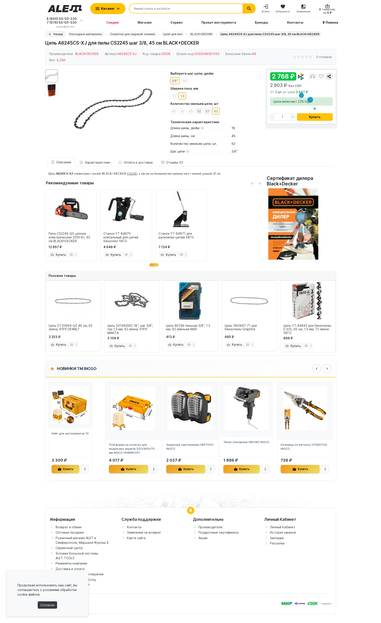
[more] (76, 254)
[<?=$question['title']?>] (294, 224)
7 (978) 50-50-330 (62, 22)
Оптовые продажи (70, 532)
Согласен (47, 605)
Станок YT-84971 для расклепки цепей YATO (176, 235)
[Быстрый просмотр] (71, 254)
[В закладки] (321, 76)
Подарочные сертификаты (218, 532)
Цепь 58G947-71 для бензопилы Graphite (241, 327)
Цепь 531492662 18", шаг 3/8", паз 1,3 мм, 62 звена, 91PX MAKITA (130, 329)
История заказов (283, 532)
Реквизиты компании (71, 563)
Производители (210, 527)
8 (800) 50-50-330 (62, 19)
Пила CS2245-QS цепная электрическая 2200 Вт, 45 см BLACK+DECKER (69, 237)
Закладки (277, 538)
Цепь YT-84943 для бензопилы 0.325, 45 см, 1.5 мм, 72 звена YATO (307, 329)
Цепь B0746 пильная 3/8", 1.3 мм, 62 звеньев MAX (188, 327)
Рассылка (277, 543)
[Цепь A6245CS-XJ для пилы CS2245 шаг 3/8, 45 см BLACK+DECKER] (113, 109)
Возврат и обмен (69, 527)
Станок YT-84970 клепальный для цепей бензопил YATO (120, 237)
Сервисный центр (69, 548)
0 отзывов (324, 57)
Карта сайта (136, 538)
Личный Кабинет (282, 527)
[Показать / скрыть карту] (190, 510)
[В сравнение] (312, 76)
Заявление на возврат (144, 532)
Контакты (134, 527)
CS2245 (132, 173)
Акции (202, 538)
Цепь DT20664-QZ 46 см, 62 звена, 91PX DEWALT (70, 327)
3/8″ (235, 151)
